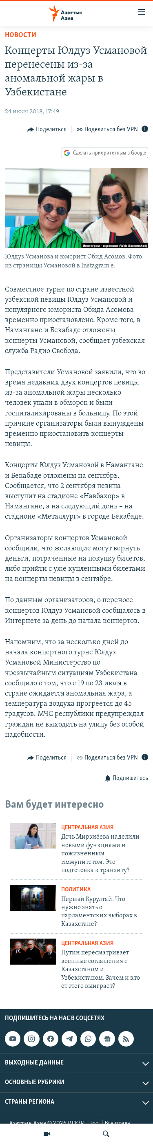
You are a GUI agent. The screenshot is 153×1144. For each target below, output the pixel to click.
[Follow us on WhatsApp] (88, 1039)
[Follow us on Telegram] (69, 1039)
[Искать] (106, 1134)
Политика (76, 890)
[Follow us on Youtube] (12, 1039)
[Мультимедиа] (47, 1134)
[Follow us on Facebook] (50, 1039)
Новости (20, 35)
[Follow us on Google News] (107, 1039)
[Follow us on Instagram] (31, 1039)
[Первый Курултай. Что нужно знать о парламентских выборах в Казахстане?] (33, 898)
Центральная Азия (87, 828)
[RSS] (126, 1039)
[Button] (47, 129)
